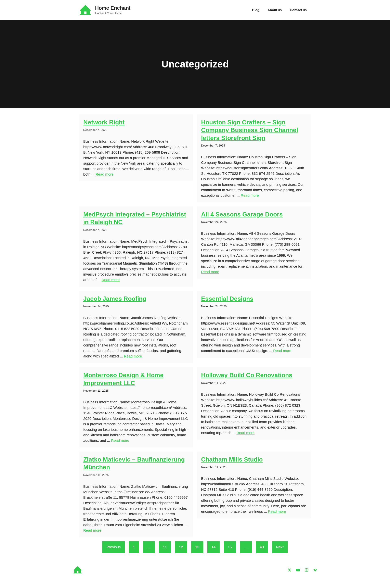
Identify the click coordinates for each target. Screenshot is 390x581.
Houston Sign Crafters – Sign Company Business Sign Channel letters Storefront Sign (249, 130)
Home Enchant (112, 8)
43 (262, 547)
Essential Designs (227, 298)
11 (165, 547)
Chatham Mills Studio (232, 459)
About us (275, 10)
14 (213, 547)
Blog (255, 10)
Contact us (298, 10)
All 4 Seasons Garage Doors (242, 214)
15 (230, 547)
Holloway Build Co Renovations (246, 375)
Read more (104, 174)
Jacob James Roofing (114, 298)
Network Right (104, 122)
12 (181, 547)
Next (280, 547)
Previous (113, 547)
